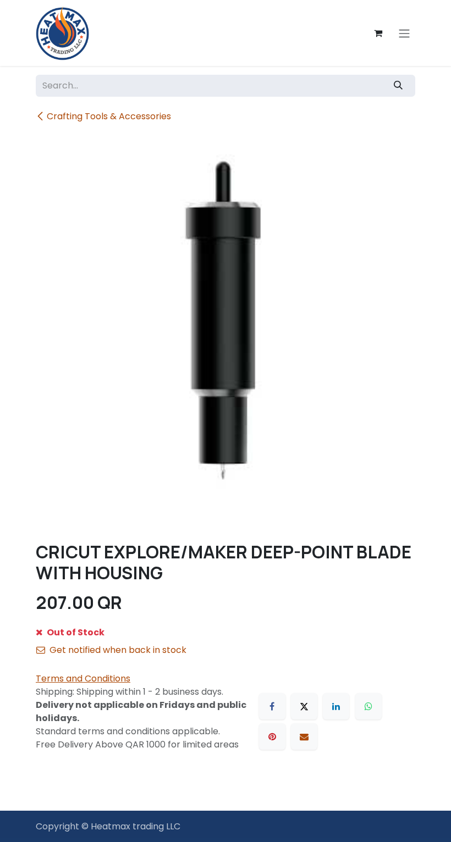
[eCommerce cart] (378, 33)
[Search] (398, 86)
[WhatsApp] (368, 706)
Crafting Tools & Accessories (109, 116)
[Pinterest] (272, 736)
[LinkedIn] (336, 706)
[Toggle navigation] (404, 33)
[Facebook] (272, 706)
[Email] (304, 736)
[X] (304, 706)
